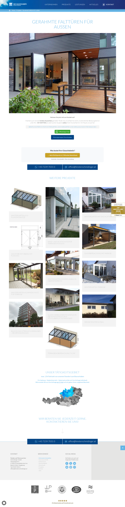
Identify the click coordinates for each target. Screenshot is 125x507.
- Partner (40, 468)
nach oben (122, 448)
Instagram (74, 467)
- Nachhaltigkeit (42, 463)
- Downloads (41, 465)
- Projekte (41, 467)
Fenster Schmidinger (18, 4)
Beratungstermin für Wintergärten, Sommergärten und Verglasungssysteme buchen (62, 127)
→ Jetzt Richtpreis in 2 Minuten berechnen (62, 155)
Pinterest (70, 467)
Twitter (70, 463)
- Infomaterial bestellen (44, 458)
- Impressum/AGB (43, 460)
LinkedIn (74, 463)
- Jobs (39, 470)
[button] (4, 503)
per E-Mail (60, 382)
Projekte (18, 10)
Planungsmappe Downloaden (62, 137)
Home (13, 10)
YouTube (66, 467)
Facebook (66, 463)
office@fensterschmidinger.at (19, 468)
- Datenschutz (42, 461)
